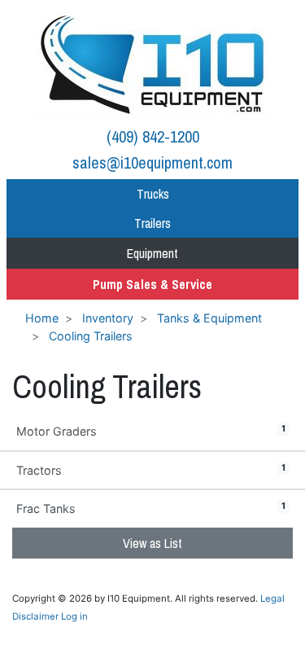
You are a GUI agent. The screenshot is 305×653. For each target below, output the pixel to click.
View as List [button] (152, 543)
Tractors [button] (150, 469)
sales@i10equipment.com (152, 162)
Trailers (152, 223)
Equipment (152, 253)
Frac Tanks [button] (150, 508)
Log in (74, 616)
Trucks (153, 194)
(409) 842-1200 (153, 136)
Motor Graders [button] (150, 430)
